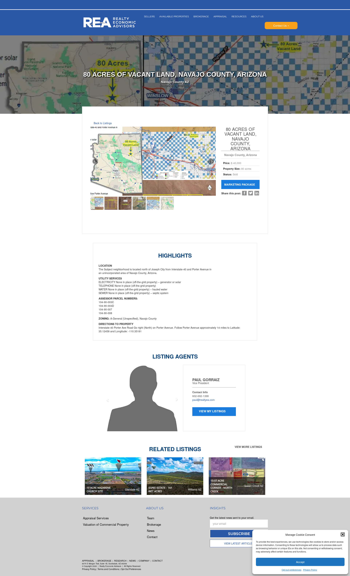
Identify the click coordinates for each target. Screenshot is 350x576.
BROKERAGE (104, 560)
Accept (300, 562)
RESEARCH (120, 560)
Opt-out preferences (291, 569)
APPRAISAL (88, 560)
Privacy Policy (310, 569)
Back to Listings (102, 123)
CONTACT (157, 560)
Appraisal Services (96, 518)
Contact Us (280, 25)
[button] (343, 534)
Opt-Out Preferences (131, 569)
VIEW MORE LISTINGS (249, 447)
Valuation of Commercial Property (106, 524)
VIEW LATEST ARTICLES (239, 543)
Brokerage (154, 524)
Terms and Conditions (108, 569)
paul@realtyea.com (203, 400)
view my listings (212, 411)
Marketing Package (240, 184)
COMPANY (144, 560)
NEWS (132, 560)
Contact (152, 537)
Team (150, 518)
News (151, 530)
